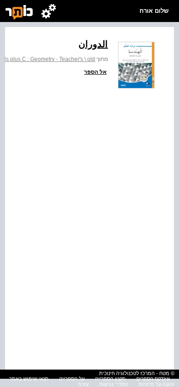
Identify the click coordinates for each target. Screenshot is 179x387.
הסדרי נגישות (113, 384)
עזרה (83, 384)
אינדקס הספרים (153, 378)
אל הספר (95, 72)
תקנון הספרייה (110, 378)
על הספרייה (71, 378)
